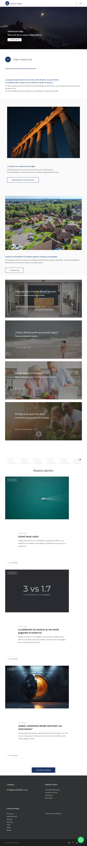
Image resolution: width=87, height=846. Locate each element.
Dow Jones (10, 814)
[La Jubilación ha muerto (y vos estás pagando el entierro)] (42, 615)
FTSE (8, 825)
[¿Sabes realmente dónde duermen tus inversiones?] (43, 712)
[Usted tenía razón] (42, 521)
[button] (80, 3)
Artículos (12, 480)
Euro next (10, 822)
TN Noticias (49, 795)
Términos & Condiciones (53, 813)
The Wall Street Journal (52, 790)
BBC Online (49, 798)
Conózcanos (14, 40)
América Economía (51, 792)
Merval (9, 830)
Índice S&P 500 (12, 816)
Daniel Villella (13, 562)
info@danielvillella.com (17, 790)
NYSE (8, 827)
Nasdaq (9, 819)
